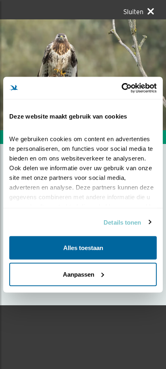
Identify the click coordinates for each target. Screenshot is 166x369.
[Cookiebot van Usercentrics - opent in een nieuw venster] (121, 88)
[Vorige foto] (124, 74)
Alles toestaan (83, 247)
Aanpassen (78, 274)
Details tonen (122, 222)
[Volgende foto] (41, 74)
